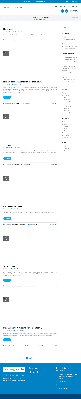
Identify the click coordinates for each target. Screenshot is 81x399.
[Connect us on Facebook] (30, 372)
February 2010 (67, 112)
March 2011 (67, 104)
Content (66, 122)
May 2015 (66, 95)
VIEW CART (67, 1)
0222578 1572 (62, 381)
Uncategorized (15, 40)
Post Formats (67, 130)
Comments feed (68, 150)
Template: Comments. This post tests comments (69, 68)
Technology (8, 145)
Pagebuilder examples (12, 206)
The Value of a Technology (70, 46)
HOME (4, 395)
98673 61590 (26, 1)
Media (65, 128)
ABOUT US (11, 395)
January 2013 (67, 99)
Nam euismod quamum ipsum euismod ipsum (22, 82)
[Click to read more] (53, 74)
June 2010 (66, 110)
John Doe (66, 72)
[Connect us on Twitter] (37, 372)
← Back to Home (74, 17)
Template (66, 135)
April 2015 (66, 97)
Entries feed (67, 148)
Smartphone (15, 224)
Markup (13, 345)
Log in (65, 146)
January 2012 (67, 101)
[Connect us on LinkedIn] (33, 372)
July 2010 (66, 108)
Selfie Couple (9, 266)
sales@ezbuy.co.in (40, 1)
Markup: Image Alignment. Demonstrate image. (23, 328)
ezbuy (20, 31)
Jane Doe (66, 66)
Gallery (13, 286)
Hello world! (8, 29)
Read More (7, 97)
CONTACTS (23, 395)
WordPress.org (67, 153)
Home (4, 17)
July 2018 (66, 93)
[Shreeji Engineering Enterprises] (13, 7)
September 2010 (68, 106)
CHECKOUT (74, 1)
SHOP (17, 395)
